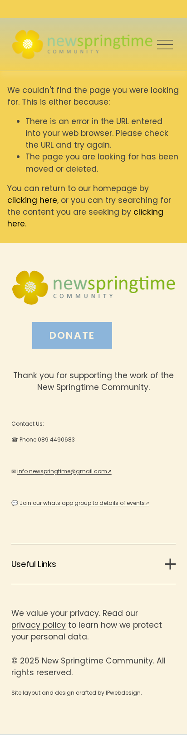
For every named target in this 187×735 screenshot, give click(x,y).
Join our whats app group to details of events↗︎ (84, 503)
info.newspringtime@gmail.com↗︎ (64, 471)
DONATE (72, 335)
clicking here (32, 200)
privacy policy (38, 625)
